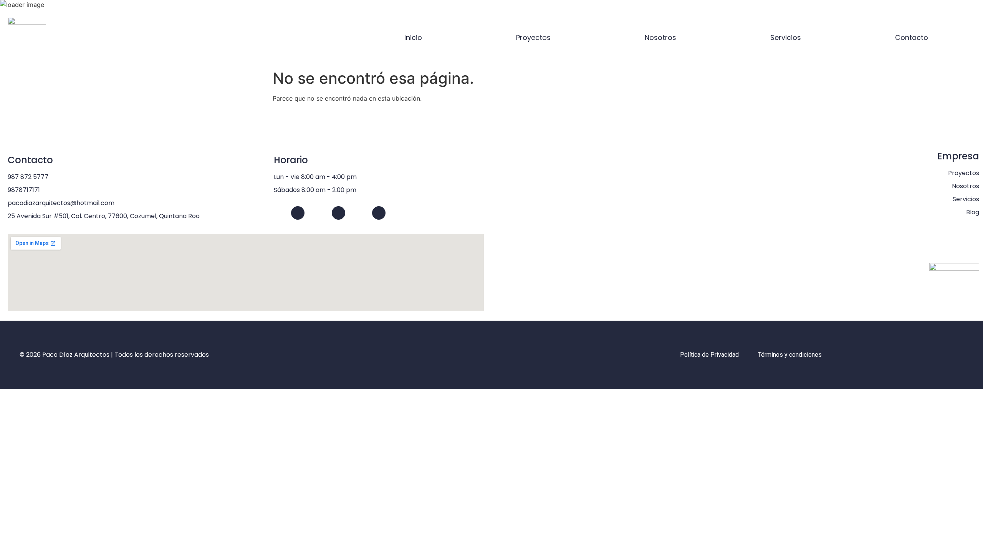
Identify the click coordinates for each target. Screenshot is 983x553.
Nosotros (660, 37)
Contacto (911, 37)
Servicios (785, 37)
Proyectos (533, 37)
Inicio (413, 37)
